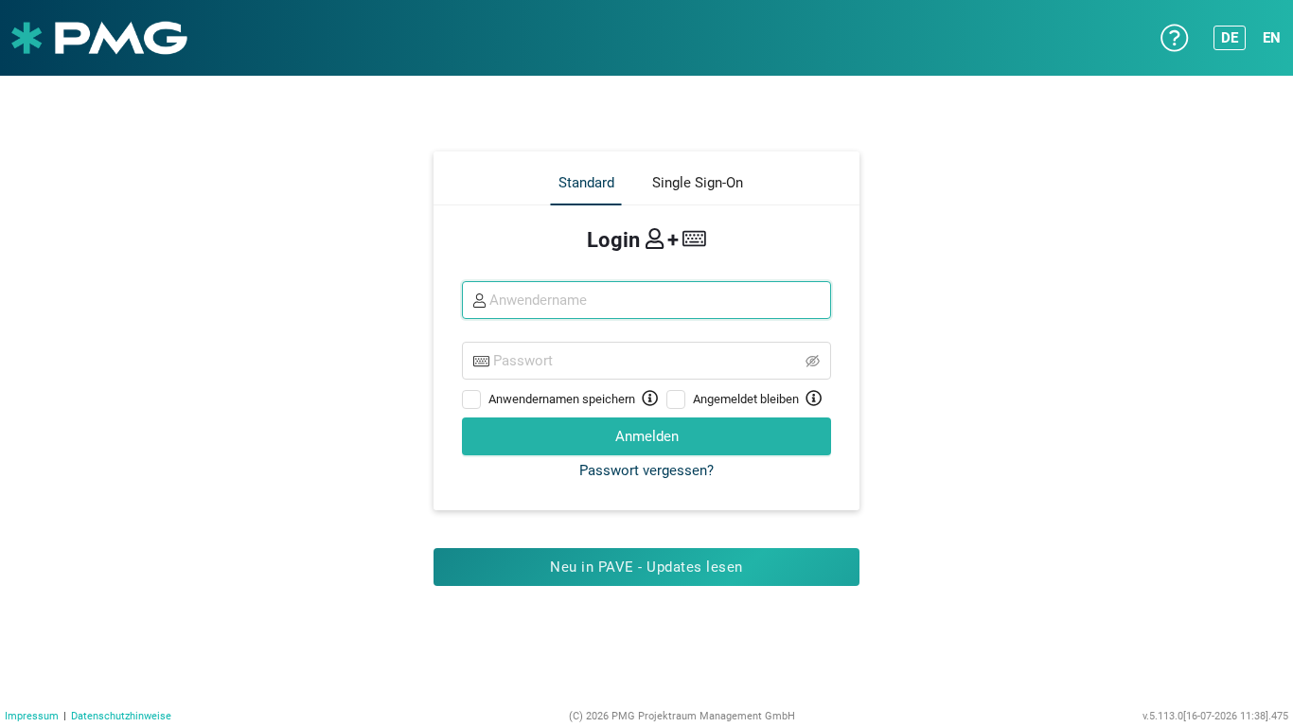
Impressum (32, 716)
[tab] (586, 183)
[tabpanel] (646, 351)
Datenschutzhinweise (121, 716)
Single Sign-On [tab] (697, 182)
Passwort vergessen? (646, 470)
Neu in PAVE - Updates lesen (646, 567)
